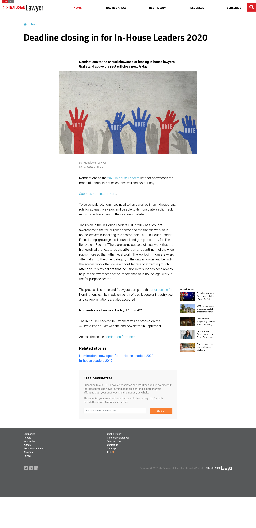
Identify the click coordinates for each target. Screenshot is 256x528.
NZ (11, 1)
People (27, 437)
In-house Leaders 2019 (95, 361)
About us (28, 452)
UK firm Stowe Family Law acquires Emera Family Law (206, 334)
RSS (109, 452)
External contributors (34, 448)
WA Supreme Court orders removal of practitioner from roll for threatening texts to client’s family (206, 308)
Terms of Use (114, 441)
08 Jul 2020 (86, 167)
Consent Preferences (118, 437)
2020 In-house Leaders (123, 178)
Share (99, 167)
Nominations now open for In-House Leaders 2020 (116, 356)
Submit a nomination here (97, 194)
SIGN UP (161, 411)
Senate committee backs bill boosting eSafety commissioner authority (205, 347)
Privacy (27, 455)
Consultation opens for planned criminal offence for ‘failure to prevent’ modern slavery (206, 296)
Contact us (112, 445)
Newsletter (29, 441)
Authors (28, 445)
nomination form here (120, 337)
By (92, 162)
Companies (29, 434)
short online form (163, 290)
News (33, 24)
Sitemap (111, 448)
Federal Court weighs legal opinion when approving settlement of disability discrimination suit (206, 321)
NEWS (78, 8)
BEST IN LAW (157, 8)
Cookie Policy (114, 434)
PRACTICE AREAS (115, 8)
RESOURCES (196, 8)
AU (5, 1)
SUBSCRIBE (234, 8)
